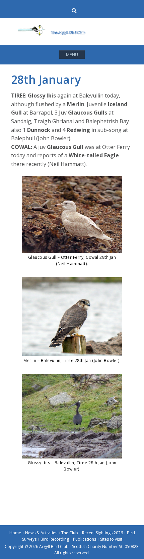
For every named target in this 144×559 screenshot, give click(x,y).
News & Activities (41, 533)
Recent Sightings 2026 (102, 533)
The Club (69, 533)
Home (15, 533)
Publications (84, 539)
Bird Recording (55, 539)
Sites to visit (111, 539)
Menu (72, 54)
